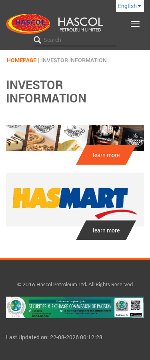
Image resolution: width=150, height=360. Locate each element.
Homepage (21, 60)
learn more (106, 155)
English (128, 6)
